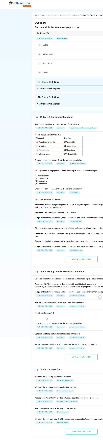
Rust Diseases (74, 192)
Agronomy (60, 128)
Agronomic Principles (77, 295)
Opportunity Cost (62, 422)
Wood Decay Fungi (76, 250)
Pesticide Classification (78, 164)
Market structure (62, 412)
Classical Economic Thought (67, 401)
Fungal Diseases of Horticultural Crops (83, 128)
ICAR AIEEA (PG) (62, 38)
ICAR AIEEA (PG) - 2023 (44, 128)
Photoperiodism (75, 221)
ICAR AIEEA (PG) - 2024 (44, 295)
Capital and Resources (65, 380)
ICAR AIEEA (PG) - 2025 (44, 38)
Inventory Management (65, 391)
